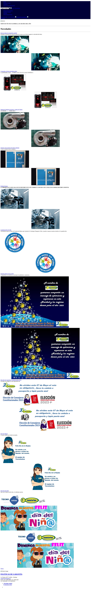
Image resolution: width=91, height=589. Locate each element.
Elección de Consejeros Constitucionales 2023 (11, 380)
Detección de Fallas (7, 14)
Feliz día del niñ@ (5, 490)
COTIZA (3, 18)
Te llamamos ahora (7, 584)
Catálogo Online (7, 12)
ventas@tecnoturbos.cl (6, 578)
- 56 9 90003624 (11, 17)
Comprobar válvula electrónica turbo (9, 71)
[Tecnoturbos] (9, 8)
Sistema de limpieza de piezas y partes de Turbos (11, 109)
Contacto (5, 4)
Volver (2, 568)
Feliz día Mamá (4, 433)
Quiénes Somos (6, 3)
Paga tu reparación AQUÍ (9, 5)
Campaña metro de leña (6, 230)
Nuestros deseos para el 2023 (7, 273)
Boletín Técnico (4, 186)
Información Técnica (8, 10)
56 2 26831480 (4, 17)
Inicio (4, 1)
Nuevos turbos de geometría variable (9, 33)
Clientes (5, 13)
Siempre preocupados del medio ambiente (10, 147)
